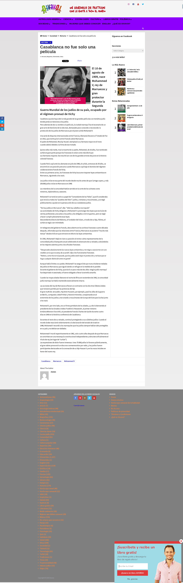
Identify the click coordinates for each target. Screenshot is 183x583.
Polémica (125, 19)
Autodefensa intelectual (50, 411)
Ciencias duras (45, 431)
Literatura (44, 508)
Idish (42, 494)
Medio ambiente (46, 511)
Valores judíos (45, 565)
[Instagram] (85, 398)
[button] (139, 550)
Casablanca (45, 361)
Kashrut (43, 503)
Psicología (44, 531)
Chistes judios (45, 425)
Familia (42, 471)
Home (113, 397)
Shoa (61, 56)
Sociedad (43, 24)
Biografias (50, 56)
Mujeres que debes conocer (85, 24)
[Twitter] (89, 398)
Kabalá (42, 500)
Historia (44, 42)
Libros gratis (110, 19)
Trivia (42, 560)
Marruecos (57, 361)
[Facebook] (75, 398)
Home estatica (117, 400)
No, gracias (132, 579)
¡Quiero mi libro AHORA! (132, 573)
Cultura (95, 19)
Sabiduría (43, 537)
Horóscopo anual (47, 488)
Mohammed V (69, 361)
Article (42, 405)
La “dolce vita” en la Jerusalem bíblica (133, 70)
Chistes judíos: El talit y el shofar (135, 80)
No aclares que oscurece (50, 520)
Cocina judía (82, 19)
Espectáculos (45, 465)
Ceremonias (44, 423)
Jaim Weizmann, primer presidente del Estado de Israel (135, 127)
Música (42, 517)
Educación (44, 454)
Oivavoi (51, 578)
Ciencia (67, 19)
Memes (114, 405)
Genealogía (44, 477)
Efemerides (56, 56)
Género (43, 480)
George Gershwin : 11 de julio (134, 107)
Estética (43, 468)
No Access (115, 408)
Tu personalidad (46, 563)
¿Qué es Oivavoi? (121, 24)
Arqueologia (45, 400)
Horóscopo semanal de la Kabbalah (125, 403)
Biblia (42, 414)
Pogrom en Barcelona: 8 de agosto (134, 116)
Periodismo (44, 528)
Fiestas (43, 474)
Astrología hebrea (49, 19)
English (106, 24)
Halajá (42, 483)
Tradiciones (58, 24)
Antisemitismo (46, 397)
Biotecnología (45, 420)
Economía (44, 451)
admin (53, 372)
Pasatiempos (45, 525)
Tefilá (42, 554)
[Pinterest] (80, 398)
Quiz (41, 534)
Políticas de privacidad (120, 411)
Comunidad (44, 437)
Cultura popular (46, 443)
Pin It (80, 61)
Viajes (42, 568)
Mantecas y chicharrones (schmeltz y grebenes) (134, 90)
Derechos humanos (47, 448)
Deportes (44, 445)
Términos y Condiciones (121, 414)
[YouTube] (94, 398)
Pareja (42, 523)
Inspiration (44, 497)
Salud (42, 540)
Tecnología (44, 551)
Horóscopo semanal (48, 491)
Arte (41, 403)
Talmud (43, 548)
